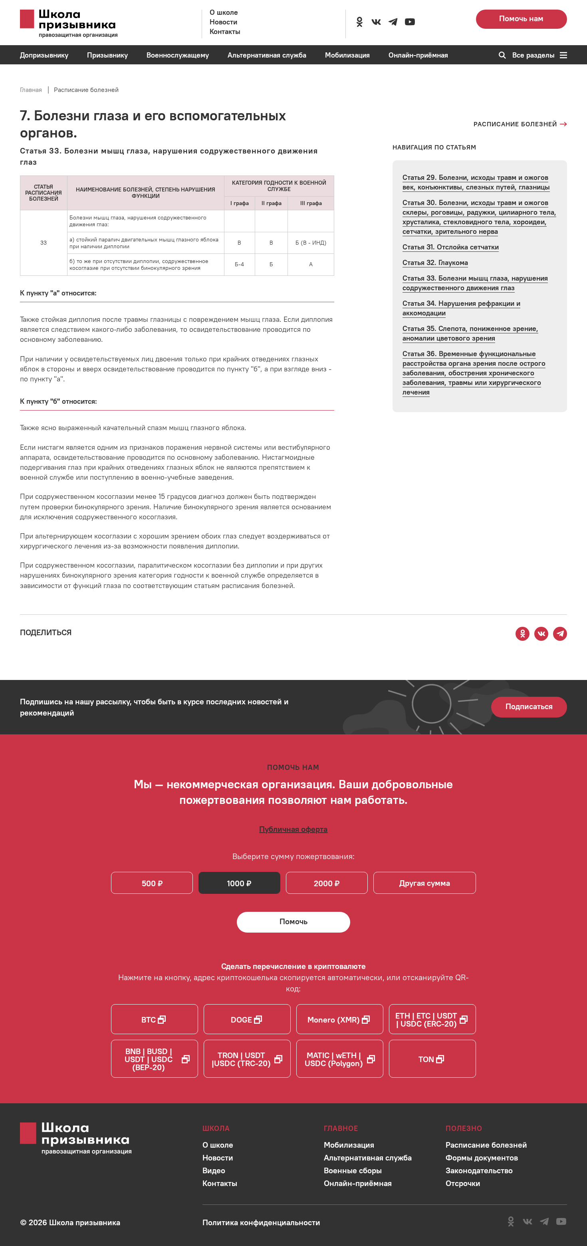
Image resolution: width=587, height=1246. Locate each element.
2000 (323, 883)
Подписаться (529, 706)
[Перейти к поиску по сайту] (500, 55)
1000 (235, 883)
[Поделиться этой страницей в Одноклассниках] (523, 634)
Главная (31, 90)
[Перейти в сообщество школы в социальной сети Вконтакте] (376, 22)
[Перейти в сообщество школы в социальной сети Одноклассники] (359, 22)
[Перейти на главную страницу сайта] (80, 24)
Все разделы (533, 55)
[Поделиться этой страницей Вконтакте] (541, 634)
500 (149, 883)
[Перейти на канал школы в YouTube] (410, 22)
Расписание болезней (86, 90)
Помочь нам (521, 18)
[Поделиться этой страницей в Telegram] (560, 634)
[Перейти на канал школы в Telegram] (393, 22)
